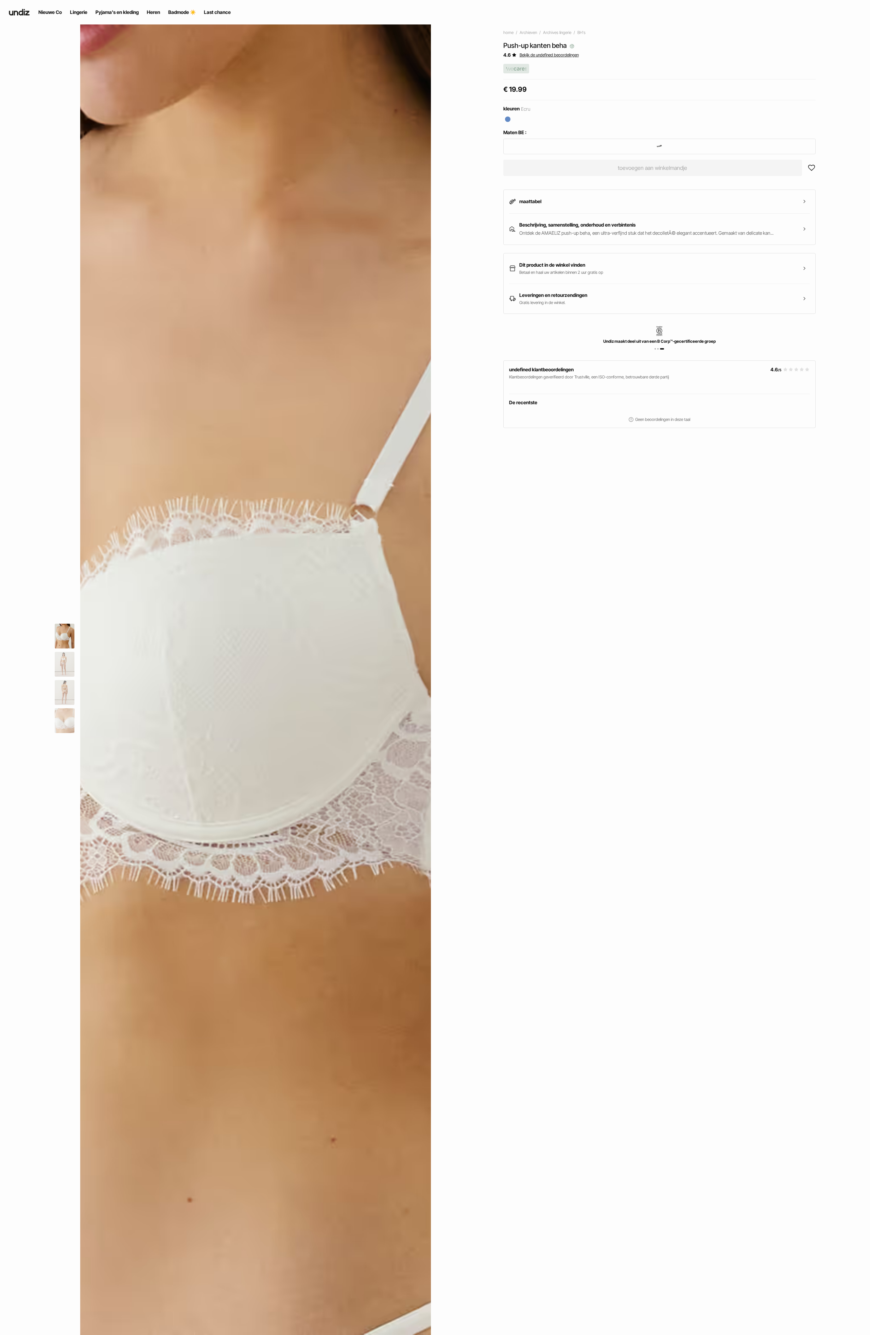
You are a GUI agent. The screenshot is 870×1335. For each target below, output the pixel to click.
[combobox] (659, 146)
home (508, 32)
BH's (581, 32)
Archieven (528, 32)
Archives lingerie (557, 32)
